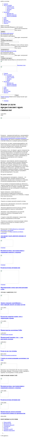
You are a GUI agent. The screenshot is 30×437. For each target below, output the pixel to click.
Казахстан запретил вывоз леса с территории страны (12, 317)
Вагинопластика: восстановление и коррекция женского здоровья (12, 251)
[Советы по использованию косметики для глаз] (9, 355)
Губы (5, 17)
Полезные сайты (9, 425)
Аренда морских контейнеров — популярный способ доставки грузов (13, 303)
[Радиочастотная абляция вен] (7, 263)
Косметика (6, 12)
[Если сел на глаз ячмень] (3, 348)
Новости (6, 23)
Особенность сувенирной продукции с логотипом (12, 229)
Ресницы (9, 9)
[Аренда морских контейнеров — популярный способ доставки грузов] (4, 300)
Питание (6, 20)
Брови (8, 10)
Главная (6, 3)
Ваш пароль (18, 30)
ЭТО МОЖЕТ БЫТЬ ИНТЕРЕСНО (11, 236)
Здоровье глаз (10, 6)
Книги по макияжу (12, 16)
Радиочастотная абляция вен (10, 267)
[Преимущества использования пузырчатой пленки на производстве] (4, 408)
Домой (2, 96)
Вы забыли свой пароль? (7, 33)
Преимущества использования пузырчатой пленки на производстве (13, 412)
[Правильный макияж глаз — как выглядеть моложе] (7, 334)
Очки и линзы (10, 8)
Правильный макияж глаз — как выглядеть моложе (12, 338)
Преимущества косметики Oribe (11, 330)
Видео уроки (7, 21)
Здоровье (6, 96)
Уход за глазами (8, 5)
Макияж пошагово (12, 14)
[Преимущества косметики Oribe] (4, 327)
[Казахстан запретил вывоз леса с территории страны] (4, 313)
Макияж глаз (10, 13)
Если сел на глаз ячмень (9, 351)
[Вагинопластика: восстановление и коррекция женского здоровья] (7, 246)
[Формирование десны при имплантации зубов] (10, 283)
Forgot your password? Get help (8, 51)
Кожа (5, 19)
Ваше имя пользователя (21, 28)
